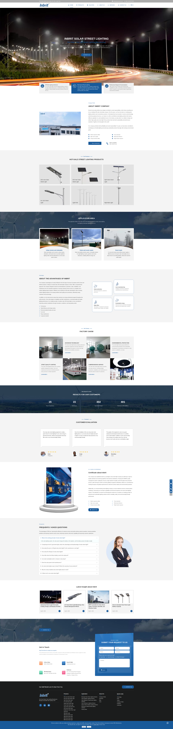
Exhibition (119, 703)
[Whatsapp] (168, 723)
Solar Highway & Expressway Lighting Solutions (88, 701)
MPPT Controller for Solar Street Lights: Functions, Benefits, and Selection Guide (96, 606)
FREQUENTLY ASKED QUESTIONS (53, 527)
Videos (118, 700)
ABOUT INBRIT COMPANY (98, 106)
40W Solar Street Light (68, 716)
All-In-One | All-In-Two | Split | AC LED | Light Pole (49, 1)
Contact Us (45, 630)
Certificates (119, 705)
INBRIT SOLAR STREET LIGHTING (86, 38)
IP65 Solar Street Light (68, 708)
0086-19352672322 (129, 1)
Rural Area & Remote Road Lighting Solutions (88, 707)
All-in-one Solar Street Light (45, 180)
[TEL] (171, 486)
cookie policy (96, 724)
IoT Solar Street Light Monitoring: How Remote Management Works (74, 605)
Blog (100, 700)
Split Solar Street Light (109, 180)
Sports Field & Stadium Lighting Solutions (89, 704)
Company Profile (102, 696)
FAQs (118, 698)
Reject (84, 726)
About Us (101, 693)
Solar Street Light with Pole (69, 706)
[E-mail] (171, 483)
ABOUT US (93, 509)
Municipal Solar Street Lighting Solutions (89, 696)
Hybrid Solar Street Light (68, 703)
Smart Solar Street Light (68, 705)
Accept (89, 726)
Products (66, 693)
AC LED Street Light (45, 201)
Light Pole (75, 202)
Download (101, 698)
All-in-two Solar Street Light (77, 180)
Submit (103, 670)
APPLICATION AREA (86, 218)
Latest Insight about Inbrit (86, 587)
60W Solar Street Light (68, 718)
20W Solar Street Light (68, 714)
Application (84, 693)
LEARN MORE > (68, 352)
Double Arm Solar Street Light (69, 709)
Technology (119, 697)
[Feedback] (171, 491)
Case (100, 701)
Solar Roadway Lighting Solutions (88, 698)
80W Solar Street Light (68, 719)
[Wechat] (171, 489)
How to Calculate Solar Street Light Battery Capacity (121, 605)
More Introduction (95, 143)
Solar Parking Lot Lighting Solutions (88, 703)
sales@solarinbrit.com (118, 1)
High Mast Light (108, 202)
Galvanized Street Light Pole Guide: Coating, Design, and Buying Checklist (50, 605)
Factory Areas (84, 709)
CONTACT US (86, 54)
